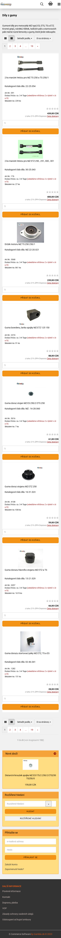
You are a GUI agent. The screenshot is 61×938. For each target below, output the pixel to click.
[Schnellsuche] (42, 4)
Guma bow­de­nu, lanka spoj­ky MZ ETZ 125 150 (27, 327)
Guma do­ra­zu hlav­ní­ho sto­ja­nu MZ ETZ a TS (26, 570)
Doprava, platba (10, 902)
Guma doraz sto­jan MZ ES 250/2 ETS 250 (25, 403)
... (26, 46)
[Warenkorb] (50, 4)
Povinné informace (11, 891)
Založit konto (11, 864)
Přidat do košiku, (30, 131)
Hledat (30, 811)
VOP (4, 908)
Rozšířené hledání (30, 818)
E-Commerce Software (20, 934)
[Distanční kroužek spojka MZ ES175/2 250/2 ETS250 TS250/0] (30, 764)
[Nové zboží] (55, 754)
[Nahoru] (8, 933)
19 (32, 46)
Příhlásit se (31, 857)
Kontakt (6, 897)
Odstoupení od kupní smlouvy (16, 919)
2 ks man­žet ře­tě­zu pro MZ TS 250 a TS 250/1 (27, 77)
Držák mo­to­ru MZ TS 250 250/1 (20, 244)
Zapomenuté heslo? (14, 869)
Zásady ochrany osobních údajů (17, 914)
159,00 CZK (30, 784)
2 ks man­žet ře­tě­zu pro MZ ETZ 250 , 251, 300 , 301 (29, 161)
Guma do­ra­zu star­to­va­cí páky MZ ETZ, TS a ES (27, 653)
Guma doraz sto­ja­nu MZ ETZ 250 (21, 486)
